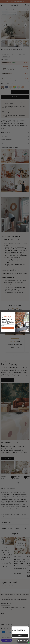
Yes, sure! (20, 635)
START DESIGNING (8, 327)
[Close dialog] (28, 313)
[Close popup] (25, 628)
